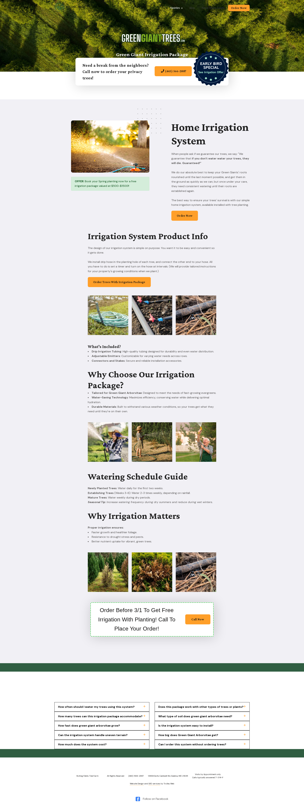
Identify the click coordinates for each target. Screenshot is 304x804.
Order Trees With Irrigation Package (119, 282)
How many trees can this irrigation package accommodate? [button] (100, 716)
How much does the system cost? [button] (82, 744)
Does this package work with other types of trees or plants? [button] (200, 707)
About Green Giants (213, 7)
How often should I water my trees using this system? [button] (96, 707)
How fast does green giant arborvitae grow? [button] (89, 725)
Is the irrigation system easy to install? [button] (185, 725)
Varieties (175, 7)
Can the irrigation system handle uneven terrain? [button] (93, 735)
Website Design (137, 783)
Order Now (239, 8)
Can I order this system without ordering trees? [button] (192, 744)
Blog (192, 7)
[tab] (102, 706)
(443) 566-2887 (175, 71)
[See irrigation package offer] (173, 76)
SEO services (154, 783)
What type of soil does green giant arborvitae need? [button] (195, 716)
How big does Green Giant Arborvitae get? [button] (188, 735)
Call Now (197, 619)
